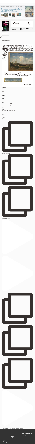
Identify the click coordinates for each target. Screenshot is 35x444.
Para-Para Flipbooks (5, 442)
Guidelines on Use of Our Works (14, 435)
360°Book (4, 440)
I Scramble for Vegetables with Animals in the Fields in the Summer (7, 92)
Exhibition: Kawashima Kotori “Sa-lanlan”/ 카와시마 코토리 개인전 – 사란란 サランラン (8, 110)
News (11, 431)
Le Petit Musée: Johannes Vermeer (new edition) (6, 40)
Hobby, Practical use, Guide (6, 436)
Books (2, 431)
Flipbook (3, 441)
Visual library (4, 437)
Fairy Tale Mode (3, 88)
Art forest (4, 438)
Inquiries (12, 437)
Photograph (3, 91)
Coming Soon (1, 36)
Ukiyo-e (0, 37)
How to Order (12, 436)
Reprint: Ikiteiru (3, 100)
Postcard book (4, 439)
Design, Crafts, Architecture (4, 87)
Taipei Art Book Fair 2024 (4, 115)
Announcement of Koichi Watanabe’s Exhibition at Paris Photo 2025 (7, 103)
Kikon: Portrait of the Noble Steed (5, 42)
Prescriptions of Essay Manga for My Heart (5, 97)
